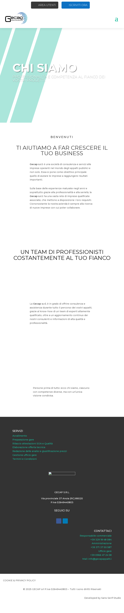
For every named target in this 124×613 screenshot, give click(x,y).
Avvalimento (19, 435)
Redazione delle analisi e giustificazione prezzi (39, 451)
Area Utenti (47, 5)
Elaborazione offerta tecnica (28, 447)
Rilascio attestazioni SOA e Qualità (32, 443)
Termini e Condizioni (24, 458)
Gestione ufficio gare (24, 455)
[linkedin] (65, 521)
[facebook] (58, 521)
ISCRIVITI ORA (78, 5)
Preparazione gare (23, 439)
